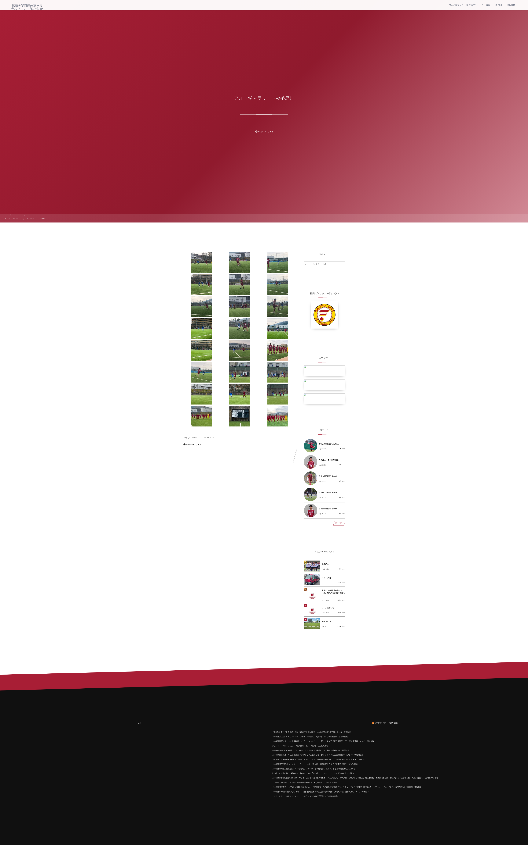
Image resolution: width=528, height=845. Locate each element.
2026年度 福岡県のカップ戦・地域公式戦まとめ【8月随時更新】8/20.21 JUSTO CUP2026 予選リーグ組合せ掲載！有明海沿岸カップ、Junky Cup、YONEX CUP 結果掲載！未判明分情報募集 (346, 787)
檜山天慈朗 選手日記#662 (329, 443)
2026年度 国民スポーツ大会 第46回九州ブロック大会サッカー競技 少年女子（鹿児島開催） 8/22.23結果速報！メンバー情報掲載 (323, 741)
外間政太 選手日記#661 (329, 460)
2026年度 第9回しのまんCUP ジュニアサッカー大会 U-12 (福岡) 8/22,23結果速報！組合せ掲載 (310, 736)
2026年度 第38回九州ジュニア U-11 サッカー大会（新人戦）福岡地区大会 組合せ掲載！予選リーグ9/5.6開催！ (316, 764)
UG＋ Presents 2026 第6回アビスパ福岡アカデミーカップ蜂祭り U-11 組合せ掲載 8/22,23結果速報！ (311, 750)
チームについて (328, 607)
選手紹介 (325, 564)
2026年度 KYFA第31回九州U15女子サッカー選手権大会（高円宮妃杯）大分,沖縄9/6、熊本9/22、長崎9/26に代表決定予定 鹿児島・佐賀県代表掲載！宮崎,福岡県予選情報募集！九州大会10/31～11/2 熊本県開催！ (356, 777)
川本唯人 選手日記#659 (328, 492)
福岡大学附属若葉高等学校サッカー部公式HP (27, 7)
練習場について (328, 621)
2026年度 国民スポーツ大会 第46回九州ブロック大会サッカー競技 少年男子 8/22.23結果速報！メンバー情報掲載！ (317, 755)
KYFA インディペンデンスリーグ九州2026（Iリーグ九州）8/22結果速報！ (301, 745)
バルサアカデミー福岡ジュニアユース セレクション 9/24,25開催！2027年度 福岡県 (305, 796)
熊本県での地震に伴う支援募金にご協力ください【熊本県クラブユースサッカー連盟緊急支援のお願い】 (313, 773)
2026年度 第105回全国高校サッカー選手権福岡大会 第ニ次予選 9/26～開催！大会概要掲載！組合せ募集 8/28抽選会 (318, 759)
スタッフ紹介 (327, 577)
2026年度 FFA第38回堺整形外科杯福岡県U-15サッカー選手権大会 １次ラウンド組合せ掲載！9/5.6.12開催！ (314, 768)
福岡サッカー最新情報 (386, 722)
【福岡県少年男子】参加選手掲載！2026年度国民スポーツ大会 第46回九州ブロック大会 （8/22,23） (312, 732)
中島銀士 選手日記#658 (328, 508)
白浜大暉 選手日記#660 (328, 476)
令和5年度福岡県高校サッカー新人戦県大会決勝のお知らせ (333, 593)
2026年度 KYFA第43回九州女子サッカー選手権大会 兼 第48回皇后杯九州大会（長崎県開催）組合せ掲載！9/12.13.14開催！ (320, 791)
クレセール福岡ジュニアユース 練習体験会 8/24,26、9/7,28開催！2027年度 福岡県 (304, 782)
